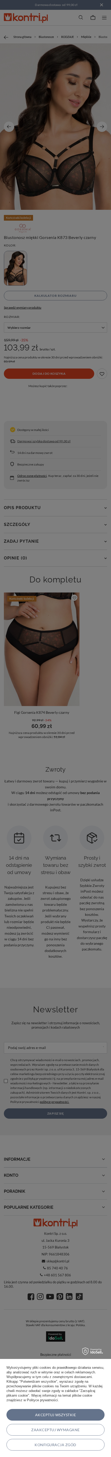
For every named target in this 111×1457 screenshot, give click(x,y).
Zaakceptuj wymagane (55, 1430)
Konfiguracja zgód (55, 1445)
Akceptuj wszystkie (55, 1415)
